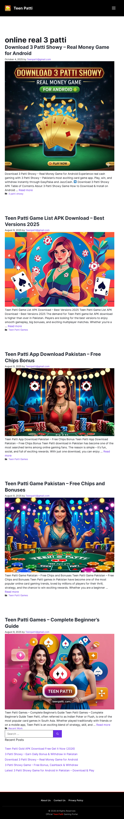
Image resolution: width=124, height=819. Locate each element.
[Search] (57, 734)
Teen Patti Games (18, 329)
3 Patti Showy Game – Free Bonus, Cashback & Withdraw (41, 765)
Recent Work (15, 728)
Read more (26, 190)
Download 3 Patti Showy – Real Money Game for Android (41, 759)
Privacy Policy (76, 800)
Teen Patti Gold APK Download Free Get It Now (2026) (40, 748)
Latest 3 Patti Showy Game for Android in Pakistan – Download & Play (49, 770)
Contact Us (59, 800)
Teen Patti (23, 8)
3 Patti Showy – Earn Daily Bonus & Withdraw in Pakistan (41, 754)
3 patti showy (15, 193)
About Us (46, 800)
